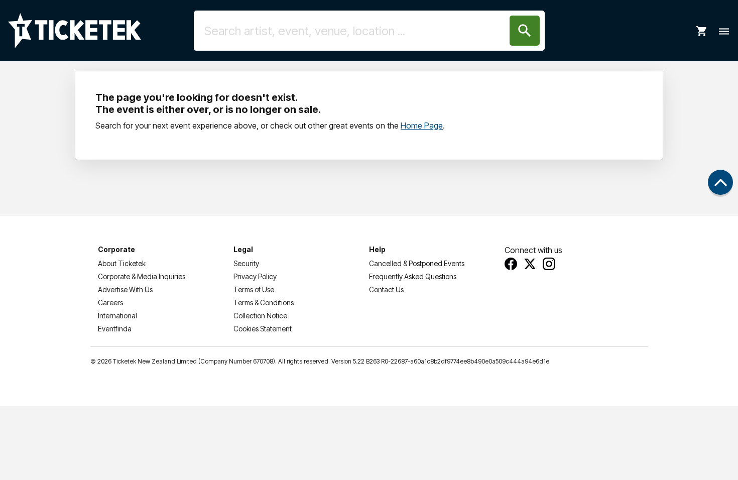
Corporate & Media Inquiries (141, 276)
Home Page (422, 126)
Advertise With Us (125, 289)
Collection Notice (260, 315)
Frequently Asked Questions (412, 276)
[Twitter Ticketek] (530, 264)
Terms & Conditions (263, 302)
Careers (110, 302)
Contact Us (386, 289)
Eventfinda (115, 328)
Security (246, 263)
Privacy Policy (255, 276)
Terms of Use (253, 289)
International (117, 315)
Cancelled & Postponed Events (416, 263)
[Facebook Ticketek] (511, 264)
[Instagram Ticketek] (549, 264)
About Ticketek (122, 263)
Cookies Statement (262, 328)
